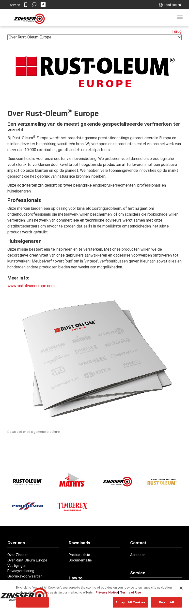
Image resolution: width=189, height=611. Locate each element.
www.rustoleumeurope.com (31, 285)
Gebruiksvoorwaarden (25, 576)
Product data (79, 555)
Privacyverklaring (20, 571)
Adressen (137, 555)
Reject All (166, 602)
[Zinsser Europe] (116, 481)
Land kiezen (172, 5)
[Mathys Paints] (72, 479)
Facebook (43, 4)
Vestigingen (16, 566)
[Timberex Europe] (72, 506)
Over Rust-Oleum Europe (27, 560)
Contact (25, 5)
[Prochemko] (27, 506)
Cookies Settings (32, 602)
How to (75, 578)
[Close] (181, 588)
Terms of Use (130, 592)
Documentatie (80, 560)
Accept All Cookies (130, 602)
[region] (94, 595)
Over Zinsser (17, 555)
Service (15, 5)
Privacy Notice (107, 592)
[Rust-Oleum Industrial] (27, 481)
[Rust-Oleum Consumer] (161, 481)
